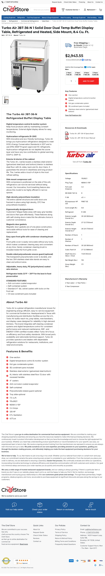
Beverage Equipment (79, 17)
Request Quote (57, 2)
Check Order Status (70, 2)
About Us (90, 2)
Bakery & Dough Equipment (50, 17)
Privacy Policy (60, 529)
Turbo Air (87, 162)
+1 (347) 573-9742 (92, 532)
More (100, 17)
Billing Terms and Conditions (65, 541)
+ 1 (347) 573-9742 (11, 2)
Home (4, 21)
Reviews (36, 538)
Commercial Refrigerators (30, 21)
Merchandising (91, 17)
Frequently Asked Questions (65, 544)
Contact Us (99, 2)
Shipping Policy (60, 535)
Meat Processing (66, 17)
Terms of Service (61, 532)
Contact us (37, 541)
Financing (82, 2)
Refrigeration (21, 17)
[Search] (53, 9)
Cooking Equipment (9, 17)
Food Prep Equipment (33, 17)
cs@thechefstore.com (93, 529)
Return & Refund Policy (63, 538)
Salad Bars (45, 21)
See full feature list (73, 115)
